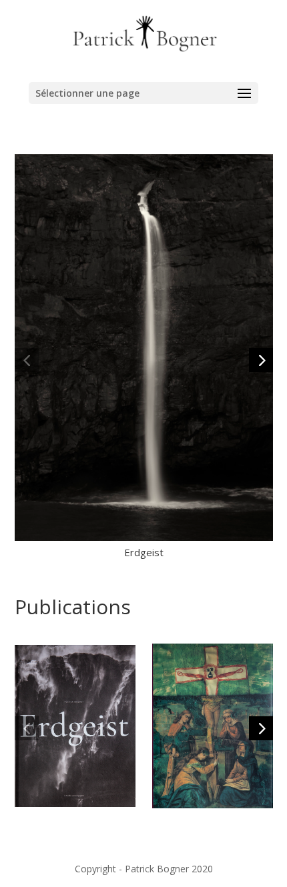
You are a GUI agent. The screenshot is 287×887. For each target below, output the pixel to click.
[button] (27, 360)
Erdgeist (144, 552)
